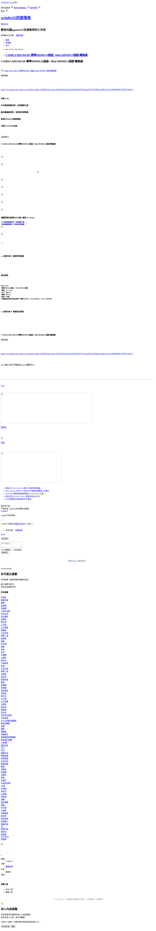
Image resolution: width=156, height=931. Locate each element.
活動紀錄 (18, 530)
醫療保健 (19, 35)
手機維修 (4, 813)
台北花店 (4, 761)
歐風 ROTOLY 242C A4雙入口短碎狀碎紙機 (22, 488)
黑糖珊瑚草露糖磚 (8, 737)
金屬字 (3, 780)
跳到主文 (4, 24)
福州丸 (3, 660)
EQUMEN (5, 837)
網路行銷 (4, 824)
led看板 (4, 794)
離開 (13, 926)
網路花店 (4, 753)
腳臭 (3, 603)
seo (2, 826)
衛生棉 (3, 816)
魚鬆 (3, 443)
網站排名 (4, 745)
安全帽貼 (4, 617)
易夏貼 (3, 619)
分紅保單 (4, 718)
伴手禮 (3, 644)
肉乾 (3, 649)
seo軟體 (4, 743)
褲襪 (3, 799)
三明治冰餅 (5, 611)
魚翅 (3, 666)
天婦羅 (3, 655)
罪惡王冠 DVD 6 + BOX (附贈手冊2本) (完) (22, 496)
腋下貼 (3, 622)
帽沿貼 (3, 677)
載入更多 (5, 539)
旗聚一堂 (4, 636)
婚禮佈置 (4, 756)
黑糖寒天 (4, 734)
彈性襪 (3, 797)
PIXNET (60, 899)
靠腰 (3, 726)
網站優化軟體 (6, 740)
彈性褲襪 (4, 802)
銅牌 (3, 778)
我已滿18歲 (5, 926)
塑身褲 (3, 834)
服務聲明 (100, 899)
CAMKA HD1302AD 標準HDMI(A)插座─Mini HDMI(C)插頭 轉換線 (46, 55)
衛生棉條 (4, 819)
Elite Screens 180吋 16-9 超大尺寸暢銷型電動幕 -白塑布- (27, 491)
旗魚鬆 (3, 638)
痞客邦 (17, 524)
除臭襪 (3, 606)
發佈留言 (5, 552)
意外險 (3, 712)
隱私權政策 (91, 899)
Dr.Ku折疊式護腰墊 (8, 721)
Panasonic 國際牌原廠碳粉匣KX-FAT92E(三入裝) (24, 494)
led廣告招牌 (5, 783)
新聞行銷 (4, 829)
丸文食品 (4, 633)
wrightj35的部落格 (16, 18)
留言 (22, 524)
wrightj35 (4, 511)
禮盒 (3, 641)
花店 (3, 750)
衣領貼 (3, 597)
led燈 (3, 786)
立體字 (3, 775)
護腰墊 (3, 732)
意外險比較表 (6, 715)
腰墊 (3, 729)
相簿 (7, 40)
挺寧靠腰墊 (5, 723)
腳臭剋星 (4, 600)
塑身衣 (3, 427)
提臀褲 (3, 839)
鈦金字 (3, 791)
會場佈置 (4, 758)
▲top (3, 534)
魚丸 (3, 652)
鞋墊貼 (3, 630)
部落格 (8, 43)
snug (2, 386)
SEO (2, 748)
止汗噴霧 (4, 627)
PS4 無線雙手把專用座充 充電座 (18, 499)
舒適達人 (4, 821)
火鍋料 (3, 658)
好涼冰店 (4, 614)
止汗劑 (3, 625)
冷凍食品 (4, 663)
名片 (7, 45)
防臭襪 (3, 608)
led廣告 (4, 788)
